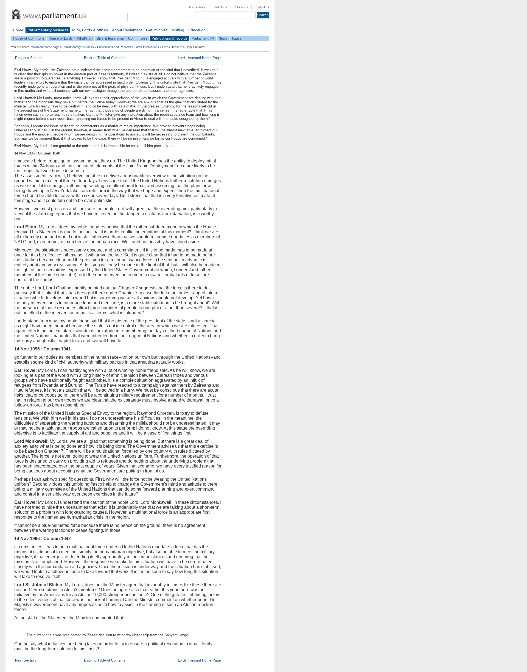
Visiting (178, 30)
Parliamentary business (47, 30)
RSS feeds (241, 7)
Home (18, 30)
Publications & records (169, 38)
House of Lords (61, 38)
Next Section (25, 660)
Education (197, 30)
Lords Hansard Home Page (199, 58)
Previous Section (28, 58)
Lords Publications (146, 47)
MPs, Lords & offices (90, 30)
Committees (137, 38)
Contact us (261, 7)
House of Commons (28, 38)
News (222, 38)
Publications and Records (114, 47)
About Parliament (127, 30)
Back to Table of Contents (104, 58)
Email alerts (219, 7)
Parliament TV (203, 38)
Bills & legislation (110, 38)
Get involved (157, 30)
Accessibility (197, 7)
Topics (236, 38)
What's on (84, 38)
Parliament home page (44, 47)
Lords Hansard (172, 47)
